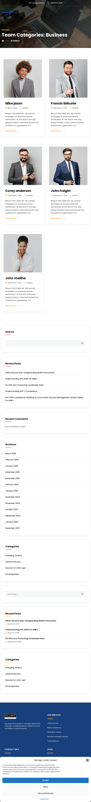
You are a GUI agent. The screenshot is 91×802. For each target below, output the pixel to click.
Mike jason (13, 103)
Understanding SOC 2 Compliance (21, 391)
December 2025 (12, 472)
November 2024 (12, 503)
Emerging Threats (13, 555)
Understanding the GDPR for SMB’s (21, 379)
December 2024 (12, 497)
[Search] (84, 593)
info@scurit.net (38, 3)
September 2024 (12, 515)
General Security (13, 562)
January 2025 (11, 491)
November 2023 (12, 528)
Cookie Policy (44, 799)
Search (9, 331)
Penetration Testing (54, 732)
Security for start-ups (15, 568)
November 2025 (12, 478)
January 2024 (11, 522)
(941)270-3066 (56, 3)
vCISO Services (52, 723)
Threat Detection (53, 741)
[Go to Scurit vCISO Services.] (5, 41)
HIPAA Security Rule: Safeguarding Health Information (30, 372)
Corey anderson (18, 191)
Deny (45, 787)
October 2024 (11, 509)
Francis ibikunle (63, 103)
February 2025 (11, 484)
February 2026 (11, 459)
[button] (87, 760)
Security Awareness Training (57, 737)
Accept (45, 780)
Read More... (11, 131)
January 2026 (11, 466)
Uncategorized (12, 574)
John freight (61, 191)
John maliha (15, 278)
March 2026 (10, 453)
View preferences (45, 793)
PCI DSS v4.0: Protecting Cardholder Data (24, 385)
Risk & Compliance (54, 728)
